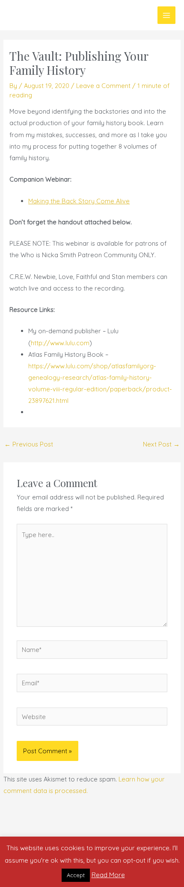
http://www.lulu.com (60, 343)
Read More (108, 875)
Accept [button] (76, 875)
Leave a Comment (103, 86)
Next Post (161, 444)
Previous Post (28, 444)
